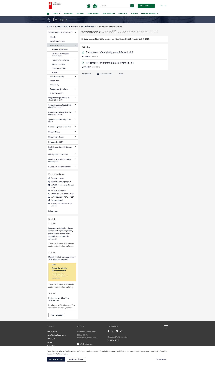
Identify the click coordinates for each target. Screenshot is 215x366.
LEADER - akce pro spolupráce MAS (62, 186)
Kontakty (134, 13)
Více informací (161, 359)
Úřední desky (68, 13)
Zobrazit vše (53, 211)
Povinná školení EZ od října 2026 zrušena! (58, 299)
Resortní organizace (148, 13)
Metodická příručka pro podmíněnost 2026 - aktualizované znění (62, 258)
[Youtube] (117, 332)
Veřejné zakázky (109, 13)
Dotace (49, 26)
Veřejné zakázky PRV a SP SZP (62, 197)
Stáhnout (87, 56)
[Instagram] (121, 332)
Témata (55, 13)
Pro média (80, 13)
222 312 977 (114, 340)
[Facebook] (109, 332)
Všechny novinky (57, 315)
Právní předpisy (93, 13)
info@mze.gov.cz (86, 344)
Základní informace (88, 26)
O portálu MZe (52, 331)
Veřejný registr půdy (58, 190)
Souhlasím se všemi (56, 359)
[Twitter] (113, 332)
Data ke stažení (57, 200)
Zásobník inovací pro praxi (61, 182)
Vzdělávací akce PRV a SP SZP (62, 194)
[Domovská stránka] (48, 13)
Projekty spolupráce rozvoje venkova (61, 204)
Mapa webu (51, 346)
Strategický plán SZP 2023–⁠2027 (66, 26)
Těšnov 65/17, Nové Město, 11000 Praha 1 (87, 336)
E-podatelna (122, 13)
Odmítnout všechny (76, 359)
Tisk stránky (86, 74)
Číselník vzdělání (57, 178)
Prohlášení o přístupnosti (56, 335)
